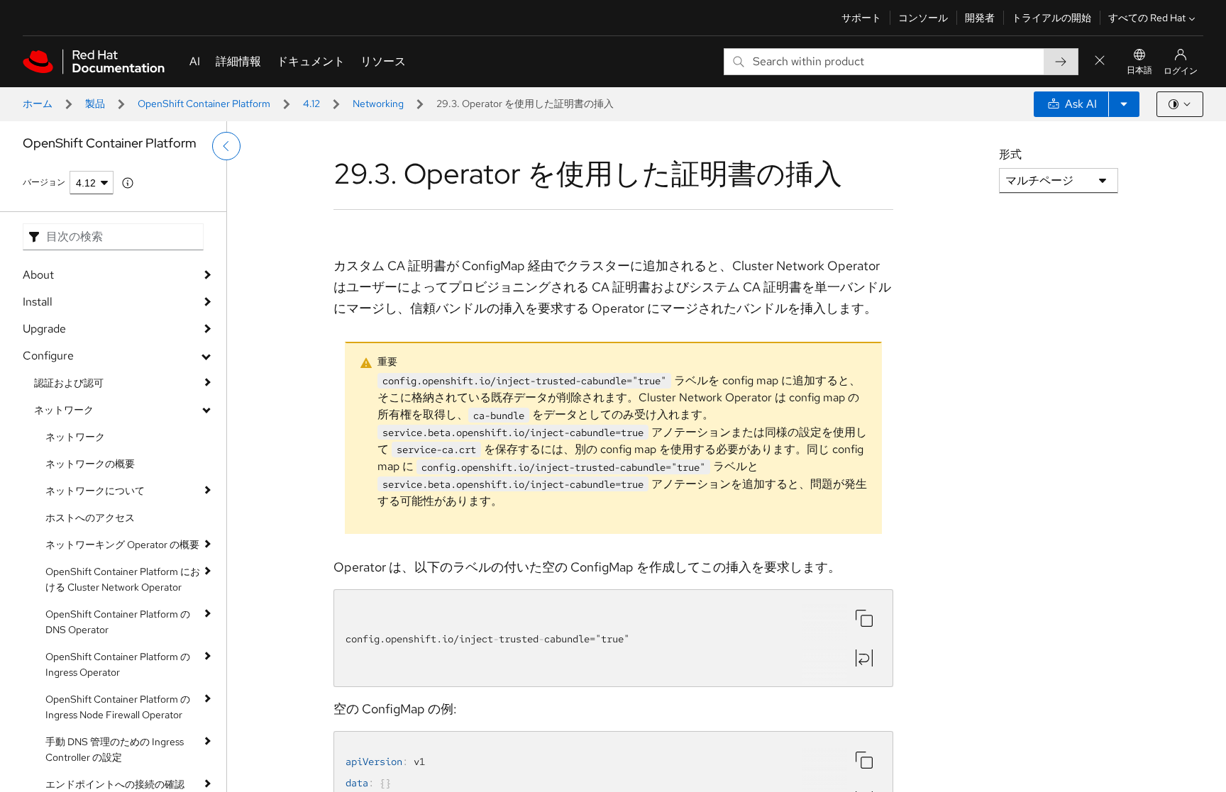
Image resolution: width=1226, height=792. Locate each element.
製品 (95, 103)
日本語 (1139, 70)
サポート (861, 17)
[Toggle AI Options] (1123, 104)
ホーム (38, 103)
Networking (378, 103)
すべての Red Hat (1147, 17)
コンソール (923, 17)
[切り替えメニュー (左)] (226, 146)
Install (38, 301)
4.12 (311, 103)
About (38, 274)
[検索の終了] (1100, 61)
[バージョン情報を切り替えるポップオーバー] (128, 183)
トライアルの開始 (1051, 17)
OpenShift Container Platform (204, 103)
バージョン (44, 182)
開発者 (980, 17)
